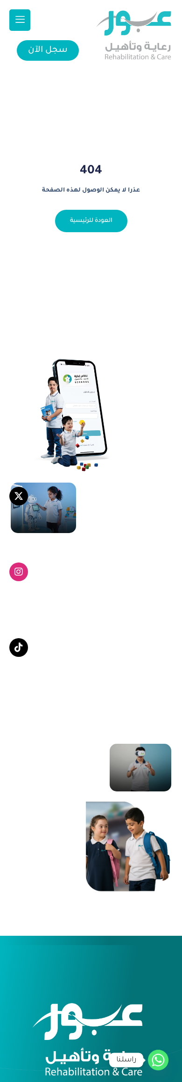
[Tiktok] (18, 647)
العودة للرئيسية (91, 221)
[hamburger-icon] (19, 20)
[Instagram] (18, 571)
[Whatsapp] (158, 1060)
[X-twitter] (18, 496)
